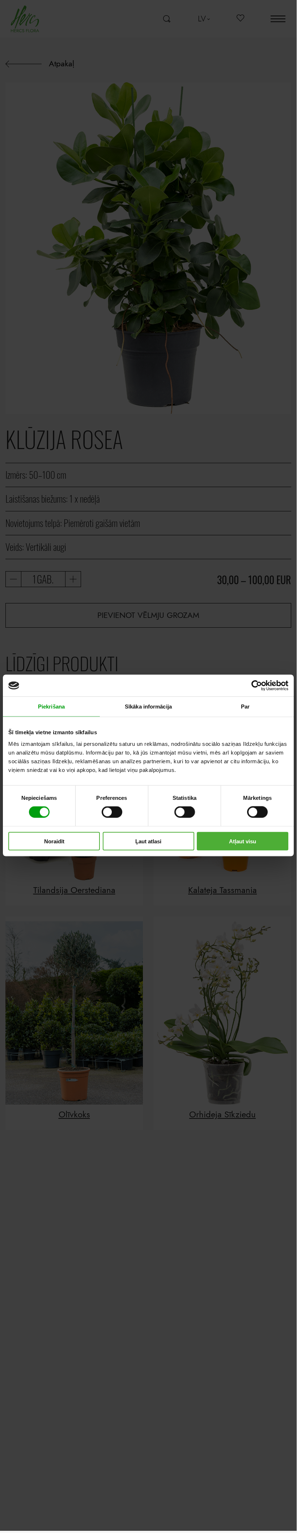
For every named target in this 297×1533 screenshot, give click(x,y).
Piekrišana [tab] (51, 706)
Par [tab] (245, 706)
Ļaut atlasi (148, 841)
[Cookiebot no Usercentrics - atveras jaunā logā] (256, 685)
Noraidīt (54, 841)
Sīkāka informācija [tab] (148, 706)
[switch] (112, 812)
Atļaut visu (242, 841)
